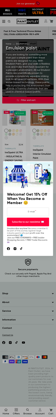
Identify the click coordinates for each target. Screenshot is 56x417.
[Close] (49, 165)
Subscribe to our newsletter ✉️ (28, 222)
